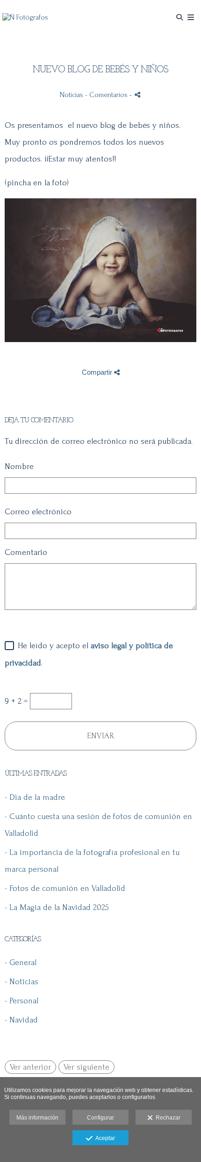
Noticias (71, 95)
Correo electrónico (38, 511)
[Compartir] (137, 94)
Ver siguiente (86, 1067)
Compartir (98, 372)
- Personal (21, 1000)
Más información (37, 1117)
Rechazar (166, 1117)
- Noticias (21, 981)
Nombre (19, 466)
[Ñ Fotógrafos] (25, 17)
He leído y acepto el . (89, 654)
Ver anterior (30, 1067)
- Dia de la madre (35, 797)
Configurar (100, 1117)
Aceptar (104, 1138)
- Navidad (21, 1019)
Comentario (26, 552)
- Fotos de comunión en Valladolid (65, 888)
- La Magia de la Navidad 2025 (57, 907)
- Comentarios (107, 95)
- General (20, 962)
